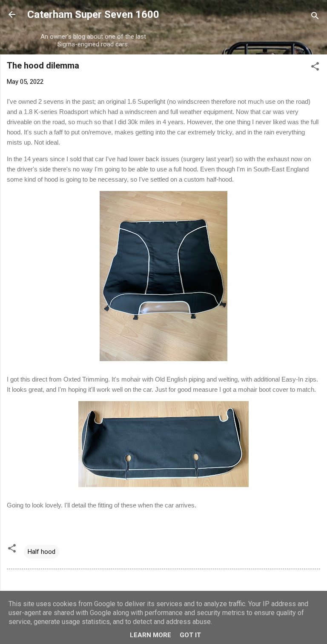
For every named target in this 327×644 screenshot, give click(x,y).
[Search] (315, 17)
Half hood (41, 552)
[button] (315, 67)
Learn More (150, 635)
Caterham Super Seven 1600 (93, 14)
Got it (190, 635)
